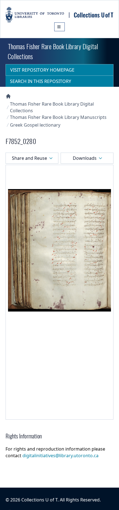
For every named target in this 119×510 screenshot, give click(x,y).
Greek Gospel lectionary (35, 125)
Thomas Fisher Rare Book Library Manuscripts (58, 117)
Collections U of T (39, 500)
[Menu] (59, 26)
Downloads (85, 158)
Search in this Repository (40, 81)
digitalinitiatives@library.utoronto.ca (60, 456)
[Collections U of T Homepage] (8, 96)
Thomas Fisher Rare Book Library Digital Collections (52, 107)
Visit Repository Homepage (42, 70)
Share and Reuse (29, 158)
